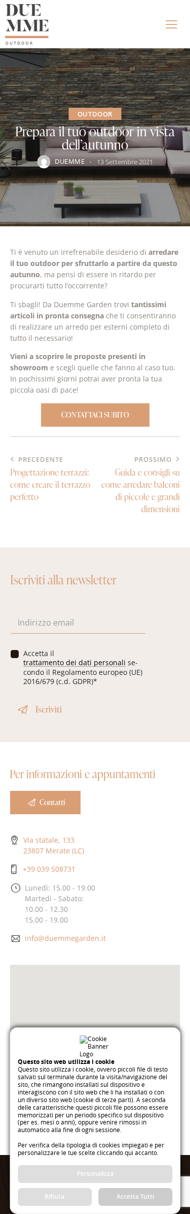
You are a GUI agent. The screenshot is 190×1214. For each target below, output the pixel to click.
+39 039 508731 (49, 869)
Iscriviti (48, 709)
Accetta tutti (135, 1196)
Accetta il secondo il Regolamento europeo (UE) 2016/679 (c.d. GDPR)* (82, 667)
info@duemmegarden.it (65, 938)
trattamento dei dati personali (74, 663)
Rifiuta (54, 1196)
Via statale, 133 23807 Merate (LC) (53, 845)
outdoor (95, 114)
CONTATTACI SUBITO (95, 414)
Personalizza (95, 1173)
